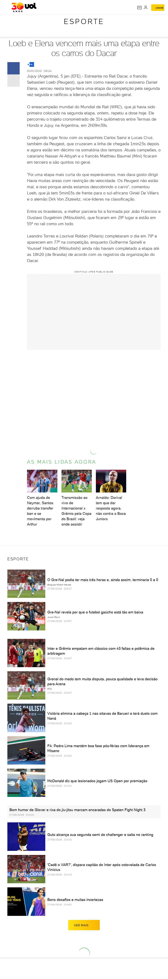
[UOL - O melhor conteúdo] (24, 7)
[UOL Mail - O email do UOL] (139, 7)
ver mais (81, 925)
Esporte (84, 21)
